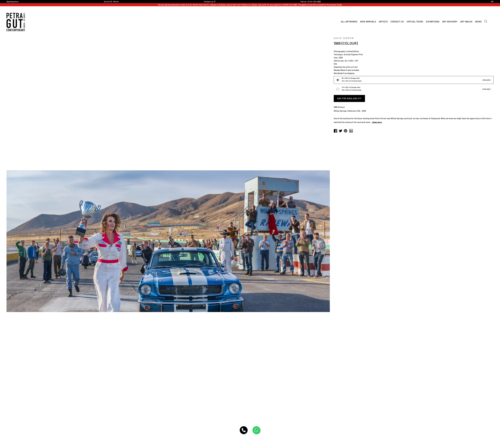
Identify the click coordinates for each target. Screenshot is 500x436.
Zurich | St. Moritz (111, 1)
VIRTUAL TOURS (415, 21)
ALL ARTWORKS (349, 21)
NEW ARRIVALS (368, 21)
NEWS (478, 21)
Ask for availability (349, 98)
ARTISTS (383, 21)
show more (377, 122)
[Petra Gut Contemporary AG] (335, 131)
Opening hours (13, 1)
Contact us (208, 1)
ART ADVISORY (450, 21)
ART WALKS (466, 21)
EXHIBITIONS (432, 21)
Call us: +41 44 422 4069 (310, 1)
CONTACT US (397, 21)
